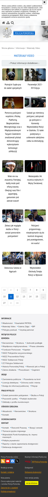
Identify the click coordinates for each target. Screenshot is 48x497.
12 (17, 296)
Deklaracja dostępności (12, 447)
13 (23, 296)
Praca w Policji (7, 390)
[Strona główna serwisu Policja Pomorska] (3, 22)
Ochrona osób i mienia (30, 383)
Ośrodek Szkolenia (9, 406)
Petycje (34, 386)
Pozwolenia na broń (32, 379)
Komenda (5, 338)
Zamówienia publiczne (11, 379)
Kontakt (5, 415)
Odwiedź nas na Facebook (12, 461)
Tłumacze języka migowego (14, 431)
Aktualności (7, 411)
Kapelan (26, 350)
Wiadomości (7, 323)
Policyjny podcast (9, 330)
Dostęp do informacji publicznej (15, 386)
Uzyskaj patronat (27, 330)
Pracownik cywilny (10, 399)
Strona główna (8, 48)
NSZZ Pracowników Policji (13, 356)
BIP (33, 326)
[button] (43, 23)
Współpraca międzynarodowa (14, 346)
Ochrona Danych (8, 419)
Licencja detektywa (10, 383)
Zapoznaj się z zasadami (9, 487)
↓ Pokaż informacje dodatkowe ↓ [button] (24, 63)
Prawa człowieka (37, 346)
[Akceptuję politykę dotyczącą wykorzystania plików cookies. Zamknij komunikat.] (44, 2)
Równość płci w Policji (36, 366)
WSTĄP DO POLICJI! (8, 334)
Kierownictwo (7, 343)
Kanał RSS (3, 461)
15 (36, 296)
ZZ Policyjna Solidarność (12, 363)
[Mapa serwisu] (8, 22)
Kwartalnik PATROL (23, 323)
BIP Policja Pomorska (39, 461)
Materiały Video (33, 48)
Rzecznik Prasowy (19, 428)
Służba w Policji (37, 395)
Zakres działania (9, 370)
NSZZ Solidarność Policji (12, 360)
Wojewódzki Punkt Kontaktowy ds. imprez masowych (19, 436)
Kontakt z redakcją (7, 472)
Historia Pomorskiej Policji (13, 366)
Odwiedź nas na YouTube (8, 461)
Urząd (4, 374)
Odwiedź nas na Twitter (17, 461)
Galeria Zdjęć (23, 326)
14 (29, 296)
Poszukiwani (24, 370)
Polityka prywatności (10, 440)
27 (4, 302)
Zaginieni (36, 370)
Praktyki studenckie (28, 399)
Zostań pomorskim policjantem (15, 395)
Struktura (20, 343)
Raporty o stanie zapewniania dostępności (20, 444)
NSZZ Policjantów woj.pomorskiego (17, 353)
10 (4, 296)
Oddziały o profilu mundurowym (15, 402)
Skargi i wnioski (35, 428)
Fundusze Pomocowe (11, 350)
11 (10, 296)
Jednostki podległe (34, 343)
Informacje (20, 48)
